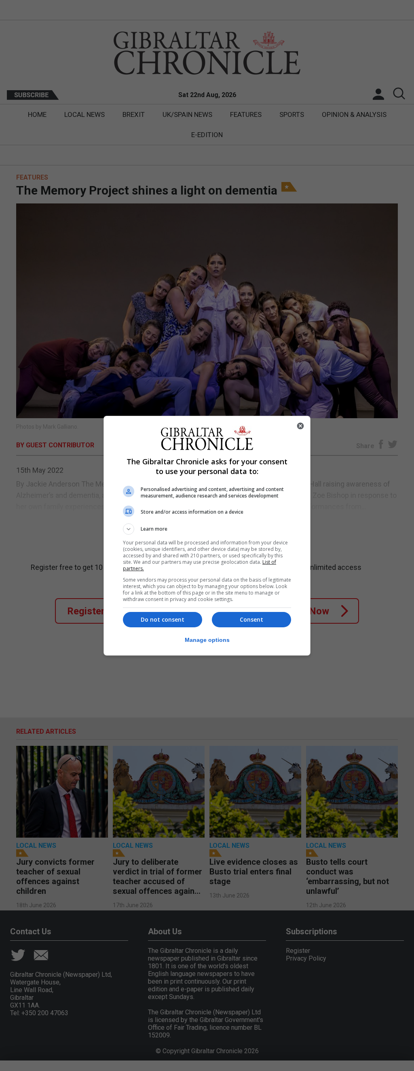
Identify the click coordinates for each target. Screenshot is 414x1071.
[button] (207, 529)
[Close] (300, 426)
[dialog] (207, 536)
